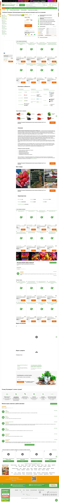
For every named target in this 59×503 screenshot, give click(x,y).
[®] (8, 5)
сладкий (34, 201)
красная (35, 199)
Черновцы (18, 469)
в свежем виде (27, 103)
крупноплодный (24, 201)
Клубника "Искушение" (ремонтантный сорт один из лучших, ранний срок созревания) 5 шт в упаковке (51, 318)
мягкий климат (52, 92)
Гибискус (31, 6)
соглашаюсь (28, 381)
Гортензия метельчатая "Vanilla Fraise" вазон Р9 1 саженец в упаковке (41, 226)
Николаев (20, 466)
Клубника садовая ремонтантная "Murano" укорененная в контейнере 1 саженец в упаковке (31, 318)
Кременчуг (28, 469)
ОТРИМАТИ (5, 496)
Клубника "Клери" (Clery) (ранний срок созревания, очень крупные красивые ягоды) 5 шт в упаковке (21, 58)
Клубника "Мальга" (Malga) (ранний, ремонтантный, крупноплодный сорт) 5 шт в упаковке (20, 318)
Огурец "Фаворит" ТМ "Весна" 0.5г (20, 226)
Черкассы (40, 468)
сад (22, 199)
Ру (46, 5)
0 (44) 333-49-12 (15, 485)
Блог (12, 472)
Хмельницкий (40, 466)
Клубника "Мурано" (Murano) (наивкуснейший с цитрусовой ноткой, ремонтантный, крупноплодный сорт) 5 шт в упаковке (31, 297)
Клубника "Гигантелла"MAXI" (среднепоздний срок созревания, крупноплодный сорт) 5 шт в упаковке (20, 247)
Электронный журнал (33, 490)
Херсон (39, 469)
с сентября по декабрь (38, 95)
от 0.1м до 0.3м (26, 204)
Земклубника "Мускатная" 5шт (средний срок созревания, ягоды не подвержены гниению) (31, 58)
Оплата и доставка (29, 472)
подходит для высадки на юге (52, 94)
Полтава (28, 466)
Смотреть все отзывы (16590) (29, 444)
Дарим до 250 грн (52, 472)
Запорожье (35, 468)
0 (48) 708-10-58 (15, 486)
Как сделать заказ (41, 490)
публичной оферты (34, 158)
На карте (43, 485)
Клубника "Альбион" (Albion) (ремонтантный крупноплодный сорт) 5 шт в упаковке (41, 297)
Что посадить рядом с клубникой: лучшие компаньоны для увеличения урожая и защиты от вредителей (36, 366)
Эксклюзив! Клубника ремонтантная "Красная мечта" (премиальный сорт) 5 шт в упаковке (51, 79)
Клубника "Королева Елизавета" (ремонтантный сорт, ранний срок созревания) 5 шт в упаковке (21, 297)
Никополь (24, 466)
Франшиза (16, 490)
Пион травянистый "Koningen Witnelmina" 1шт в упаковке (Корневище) (41, 247)
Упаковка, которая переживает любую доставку (47, 24)
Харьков (24, 468)
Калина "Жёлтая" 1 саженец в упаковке (20, 79)
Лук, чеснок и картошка (11, 8)
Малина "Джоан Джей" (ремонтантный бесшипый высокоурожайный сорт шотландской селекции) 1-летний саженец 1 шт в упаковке (41, 79)
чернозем (51, 101)
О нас (15, 472)
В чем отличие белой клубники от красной (22, 365)
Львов (32, 469)
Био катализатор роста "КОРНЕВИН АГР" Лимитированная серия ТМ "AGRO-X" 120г (51, 247)
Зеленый (26, 100)
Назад (4, 10)
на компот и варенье (26, 105)
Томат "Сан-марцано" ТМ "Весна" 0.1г (31, 226)
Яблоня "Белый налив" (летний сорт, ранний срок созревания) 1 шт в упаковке (31, 247)
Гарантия (23, 472)
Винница (44, 468)
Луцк (16, 466)
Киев (20, 468)
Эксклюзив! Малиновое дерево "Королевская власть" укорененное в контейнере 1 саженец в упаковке (31, 79)
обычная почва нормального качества (52, 100)
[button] (51, 35)
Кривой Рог (23, 469)
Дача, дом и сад (55, 8)
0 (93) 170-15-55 (20, 485)
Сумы (36, 466)
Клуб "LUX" (38, 472)
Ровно (32, 466)
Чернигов (44, 466)
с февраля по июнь (39, 96)
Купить (28, 25)
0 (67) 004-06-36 (20, 486)
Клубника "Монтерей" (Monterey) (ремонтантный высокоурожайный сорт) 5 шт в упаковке (41, 318)
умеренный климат (51, 96)
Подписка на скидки (45, 472)
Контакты (19, 472)
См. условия (34, 399)
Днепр (32, 468)
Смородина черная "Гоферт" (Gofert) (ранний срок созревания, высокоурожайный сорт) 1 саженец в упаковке (41, 58)
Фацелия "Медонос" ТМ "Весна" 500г (51, 226)
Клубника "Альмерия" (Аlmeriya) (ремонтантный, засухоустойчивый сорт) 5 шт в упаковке (8, 56)
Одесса (28, 468)
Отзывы (34, 472)
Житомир (49, 466)
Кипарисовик (34, 6)
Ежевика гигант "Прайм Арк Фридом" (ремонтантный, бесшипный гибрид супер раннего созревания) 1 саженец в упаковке (52, 58)
